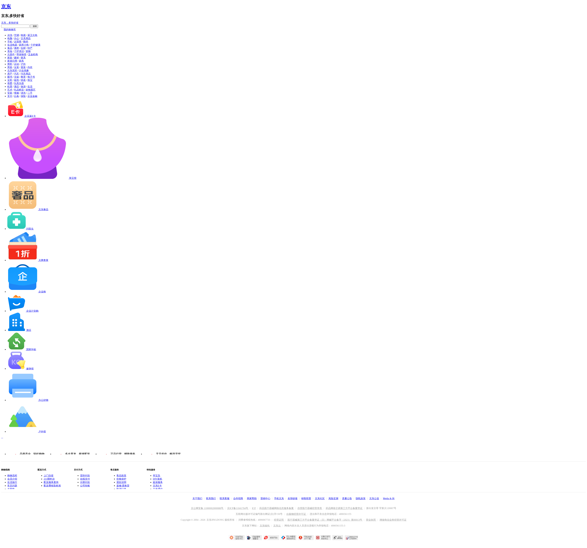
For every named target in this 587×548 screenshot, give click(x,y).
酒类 (16, 48)
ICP (254, 508)
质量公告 (347, 498)
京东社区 (320, 498)
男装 (9, 67)
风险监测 (333, 498)
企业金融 (32, 96)
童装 (23, 67)
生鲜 (23, 48)
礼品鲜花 (19, 89)
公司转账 (85, 485)
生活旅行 (12, 482)
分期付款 (85, 482)
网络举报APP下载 (306, 537)
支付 (9, 96)
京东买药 (12, 70)
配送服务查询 (51, 482)
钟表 (23, 80)
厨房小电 (24, 45)
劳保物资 (21, 54)
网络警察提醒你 (254, 537)
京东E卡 (157, 485)
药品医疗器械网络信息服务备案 (276, 508)
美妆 (9, 51)
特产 (30, 48)
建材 (16, 57)
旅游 (23, 86)
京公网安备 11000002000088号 (207, 508)
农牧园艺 (30, 89)
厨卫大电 (32, 35)
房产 (9, 73)
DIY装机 (157, 479)
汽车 (16, 73)
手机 (9, 41)
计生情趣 (24, 70)
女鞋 (9, 80)
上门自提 (49, 475)
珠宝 (30, 80)
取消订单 (121, 489)
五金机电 (33, 54)
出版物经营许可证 (296, 514)
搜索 (34, 26)
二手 (30, 93)
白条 (16, 96)
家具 (23, 57)
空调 (16, 35)
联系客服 (224, 498)
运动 (16, 64)
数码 (25, 41)
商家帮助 (252, 498)
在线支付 (85, 479)
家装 (9, 57)
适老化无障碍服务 (337, 537)
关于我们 (197, 498)
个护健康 (35, 45)
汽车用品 (26, 73)
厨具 (21, 61)
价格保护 (121, 479)
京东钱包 (265, 525)
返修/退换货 (122, 485)
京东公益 (374, 498)
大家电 (11, 489)
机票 (9, 86)
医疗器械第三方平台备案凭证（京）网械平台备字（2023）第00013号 (325, 520)
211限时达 (49, 479)
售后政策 (121, 475)
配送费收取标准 (52, 485)
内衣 (30, 67)
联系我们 (211, 498)
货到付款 (85, 475)
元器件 (11, 54)
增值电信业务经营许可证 (393, 520)
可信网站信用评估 (237, 537)
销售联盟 (306, 498)
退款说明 (121, 482)
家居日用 (12, 61)
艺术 (9, 89)
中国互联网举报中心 (288, 537)
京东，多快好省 (9, 22)
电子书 (31, 77)
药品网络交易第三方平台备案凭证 (344, 508)
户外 (23, 64)
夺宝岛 (156, 475)
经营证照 (279, 520)
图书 (9, 77)
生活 (30, 86)
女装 (16, 67)
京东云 (277, 525)
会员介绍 (12, 479)
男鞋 (9, 64)
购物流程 (12, 475)
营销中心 (265, 498)
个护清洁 (19, 51)
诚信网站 (271, 537)
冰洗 (9, 35)
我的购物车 (10, 29)
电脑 (9, 38)
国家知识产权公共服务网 (351, 537)
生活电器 (12, 45)
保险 (23, 96)
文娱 (16, 77)
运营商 (17, 41)
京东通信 (158, 489)
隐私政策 (360, 498)
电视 (23, 35)
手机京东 (279, 498)
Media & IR (389, 498)
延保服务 (158, 482)
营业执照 (371, 520)
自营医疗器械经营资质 (310, 508)
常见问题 (12, 485)
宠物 (28, 51)
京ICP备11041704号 (238, 508)
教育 (23, 77)
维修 (16, 93)
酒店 (16, 86)
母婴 (9, 83)
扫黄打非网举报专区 (323, 537)
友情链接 (292, 498)
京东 (6, 6)
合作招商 (238, 498)
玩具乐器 (19, 83)
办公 (16, 38)
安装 (9, 93)
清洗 (23, 93)
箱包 (16, 80)
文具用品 (26, 38)
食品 (9, 48)
